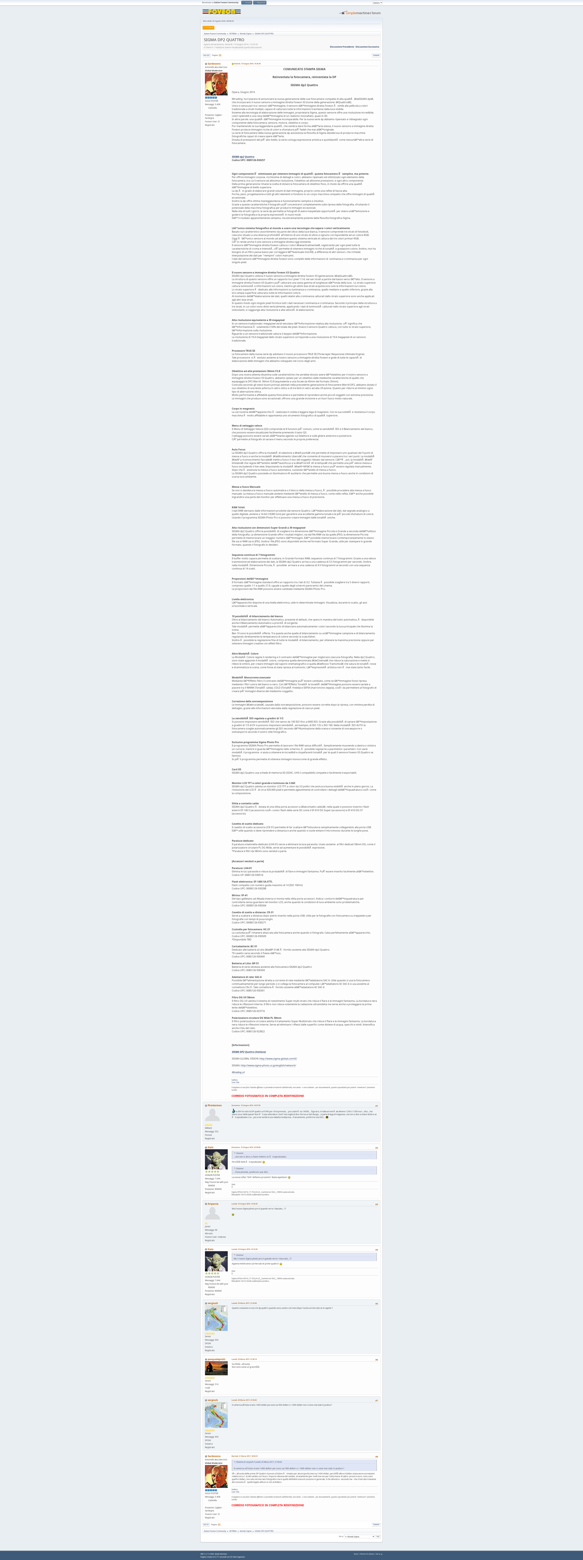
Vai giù (206, 55)
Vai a (341, 1536)
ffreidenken (215, 1105)
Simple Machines (221, 1554)
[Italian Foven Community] (206, 111)
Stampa (376, 55)
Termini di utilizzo (367, 1554)
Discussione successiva (367, 46)
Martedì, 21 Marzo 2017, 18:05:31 (245, 1456)
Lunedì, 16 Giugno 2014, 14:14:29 (244, 1249)
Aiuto (356, 1554)
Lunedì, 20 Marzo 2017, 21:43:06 (244, 1303)
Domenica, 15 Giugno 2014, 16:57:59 (246, 1105)
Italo (210, 1147)
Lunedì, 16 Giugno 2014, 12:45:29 (244, 1204)
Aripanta (213, 1203)
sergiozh (213, 1303)
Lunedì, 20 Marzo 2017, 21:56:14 (244, 1359)
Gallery (235, 1080)
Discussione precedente (342, 46)
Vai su (206, 1524)
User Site (235, 1082)
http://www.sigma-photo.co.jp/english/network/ (268, 1065)
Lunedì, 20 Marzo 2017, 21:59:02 (244, 1400)
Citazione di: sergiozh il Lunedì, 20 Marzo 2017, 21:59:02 (259, 1462)
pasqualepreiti (216, 1359)
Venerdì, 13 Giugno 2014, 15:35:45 (247, 63)
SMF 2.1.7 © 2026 (207, 1554)
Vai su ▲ (379, 1554)
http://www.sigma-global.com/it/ (278, 1058)
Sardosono (214, 63)
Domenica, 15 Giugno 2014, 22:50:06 (246, 1147)
